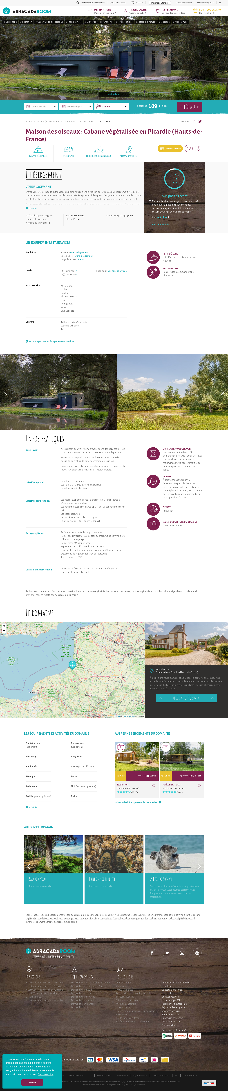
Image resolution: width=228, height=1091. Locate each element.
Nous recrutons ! (169, 1025)
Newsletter (167, 986)
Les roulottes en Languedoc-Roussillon (134, 993)
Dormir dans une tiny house (84, 993)
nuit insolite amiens (57, 591)
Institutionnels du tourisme (174, 1004)
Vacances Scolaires (171, 1011)
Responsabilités (104, 1076)
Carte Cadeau (120, 3)
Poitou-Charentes (124, 990)
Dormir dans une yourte (82, 1000)
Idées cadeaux (123, 1007)
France (29, 121)
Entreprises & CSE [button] (204, 3)
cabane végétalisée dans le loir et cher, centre (108, 591)
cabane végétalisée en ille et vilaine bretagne (108, 915)
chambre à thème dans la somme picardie (56, 922)
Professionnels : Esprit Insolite (176, 982)
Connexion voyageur (161, 1076)
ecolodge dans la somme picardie (80, 918)
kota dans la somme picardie (178, 915)
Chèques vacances (184, 3)
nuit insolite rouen (76, 591)
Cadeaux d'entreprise (172, 990)
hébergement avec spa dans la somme (67, 915)
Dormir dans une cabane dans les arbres (90, 982)
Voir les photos (114, 94)
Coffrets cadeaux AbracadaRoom (132, 1021)
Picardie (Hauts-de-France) (49, 121)
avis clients (140, 1085)
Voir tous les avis (160, 224)
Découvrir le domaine (186, 698)
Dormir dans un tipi (80, 1007)
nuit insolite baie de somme (154, 918)
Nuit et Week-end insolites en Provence (44, 993)
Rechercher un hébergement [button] (93, 3)
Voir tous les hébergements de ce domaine (136, 802)
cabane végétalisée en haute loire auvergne (119, 918)
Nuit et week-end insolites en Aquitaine (44, 982)
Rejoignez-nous (140, 1076)
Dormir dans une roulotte (83, 997)
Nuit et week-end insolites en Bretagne (44, 986)
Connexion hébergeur (172, 1018)
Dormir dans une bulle (81, 990)
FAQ (176, 1076)
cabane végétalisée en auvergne (146, 915)
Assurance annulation (172, 1021)
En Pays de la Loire (35, 997)
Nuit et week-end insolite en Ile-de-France (46, 1000)
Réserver (189, 107)
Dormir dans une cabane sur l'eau (87, 986)
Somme (71, 121)
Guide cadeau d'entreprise (129, 1018)
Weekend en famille (126, 1004)
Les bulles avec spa (125, 997)
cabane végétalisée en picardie (146, 591)
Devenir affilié (122, 1076)
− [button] (4, 630)
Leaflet (117, 716)
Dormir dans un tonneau (82, 1004)
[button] (220, 2)
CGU (90, 1076)
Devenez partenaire (159, 3)
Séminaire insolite (170, 1014)
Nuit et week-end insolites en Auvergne (44, 990)
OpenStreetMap (129, 716)
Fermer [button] (32, 1082)
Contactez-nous (190, 1076)
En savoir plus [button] (45, 1074)
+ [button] (4, 626)
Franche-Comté (123, 982)
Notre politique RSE (171, 1000)
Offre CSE (166, 993)
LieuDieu (83, 121)
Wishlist (139, 3)
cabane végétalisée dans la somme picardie (57, 595)
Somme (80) (162, 672)
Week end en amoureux (127, 1000)
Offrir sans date (173, 149)
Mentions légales (76, 1076)
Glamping (121, 986)
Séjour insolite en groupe (173, 1007)
